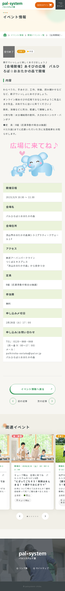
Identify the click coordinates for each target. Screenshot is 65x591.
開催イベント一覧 (36, 35)
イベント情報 (17, 35)
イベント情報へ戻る (32, 389)
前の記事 (23, 401)
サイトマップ (42, 568)
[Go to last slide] (19, 516)
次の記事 (42, 401)
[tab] (27, 516)
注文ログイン (43, 5)
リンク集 (23, 568)
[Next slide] (45, 516)
